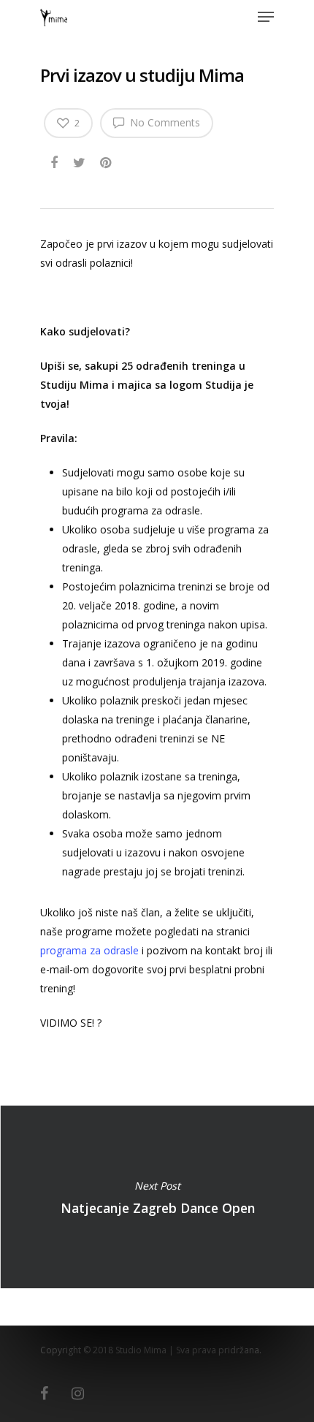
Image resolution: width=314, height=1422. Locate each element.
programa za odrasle (89, 950)
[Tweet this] (79, 160)
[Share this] (55, 160)
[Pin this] (106, 160)
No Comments (163, 122)
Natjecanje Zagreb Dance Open (157, 1197)
